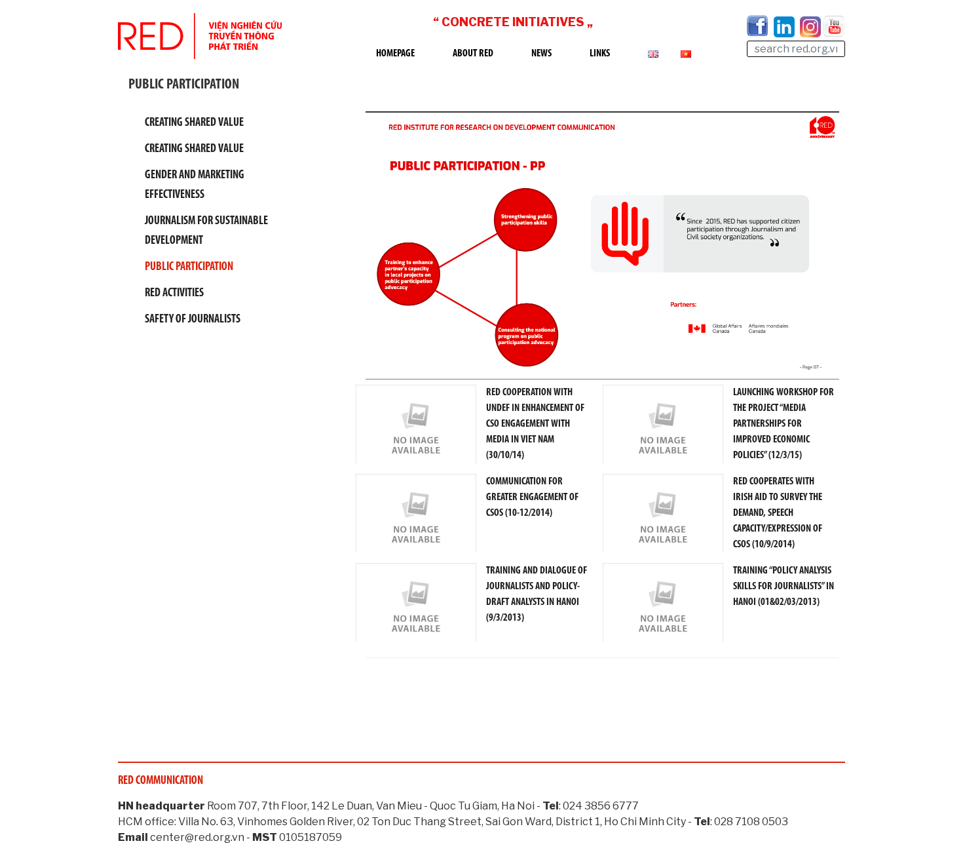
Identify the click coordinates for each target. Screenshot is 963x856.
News (541, 54)
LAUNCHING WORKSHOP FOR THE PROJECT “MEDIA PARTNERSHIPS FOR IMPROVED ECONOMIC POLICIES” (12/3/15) (783, 424)
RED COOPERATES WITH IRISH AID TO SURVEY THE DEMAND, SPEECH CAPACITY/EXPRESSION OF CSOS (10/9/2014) (777, 513)
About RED (473, 54)
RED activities (174, 294)
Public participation (189, 267)
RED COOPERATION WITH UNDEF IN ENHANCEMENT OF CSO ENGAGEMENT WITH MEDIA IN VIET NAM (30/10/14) (535, 424)
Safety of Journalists (192, 320)
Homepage (395, 54)
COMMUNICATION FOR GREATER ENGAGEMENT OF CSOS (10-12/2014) (532, 497)
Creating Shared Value (194, 123)
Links (600, 54)
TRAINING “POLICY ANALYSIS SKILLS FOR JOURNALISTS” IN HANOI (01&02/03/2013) (783, 587)
